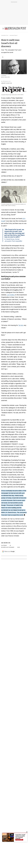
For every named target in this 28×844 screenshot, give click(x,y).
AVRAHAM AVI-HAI (6, 81)
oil (10, 545)
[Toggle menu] (3, 28)
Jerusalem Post (4, 35)
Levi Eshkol (10, 295)
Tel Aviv (21, 325)
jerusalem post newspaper (7, 547)
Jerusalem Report (13, 35)
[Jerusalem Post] (15, 28)
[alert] (14, 837)
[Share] (2, 57)
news (18, 547)
